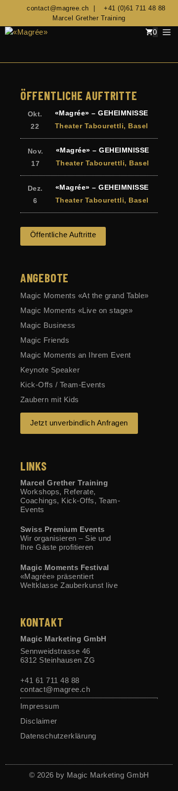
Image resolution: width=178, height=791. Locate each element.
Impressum (40, 706)
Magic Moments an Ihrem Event (75, 355)
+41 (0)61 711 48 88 (132, 8)
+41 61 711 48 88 (50, 680)
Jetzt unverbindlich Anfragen (79, 423)
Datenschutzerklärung (58, 736)
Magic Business (48, 325)
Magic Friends (45, 340)
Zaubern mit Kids (49, 399)
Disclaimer (38, 721)
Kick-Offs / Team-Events (63, 384)
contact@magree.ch (55, 8)
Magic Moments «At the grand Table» (84, 295)
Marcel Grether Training (89, 18)
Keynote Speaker (50, 370)
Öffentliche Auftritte (63, 234)
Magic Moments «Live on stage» (76, 310)
